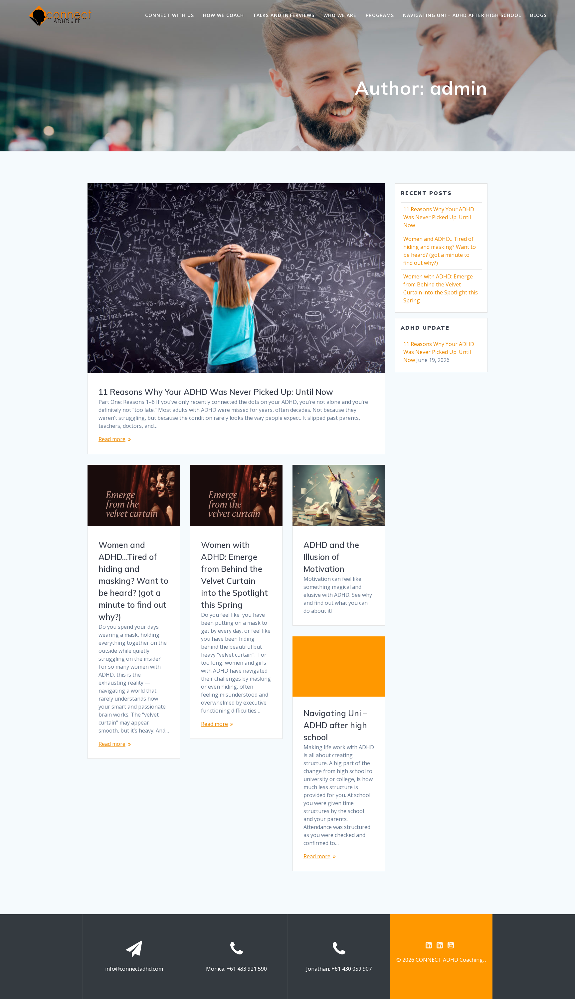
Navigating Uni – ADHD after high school (462, 15)
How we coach (223, 15)
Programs (380, 15)
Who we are (339, 15)
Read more (111, 439)
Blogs (538, 15)
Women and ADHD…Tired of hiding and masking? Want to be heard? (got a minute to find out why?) (133, 581)
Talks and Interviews (283, 15)
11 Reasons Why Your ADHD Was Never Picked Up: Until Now (215, 392)
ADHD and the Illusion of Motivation (331, 557)
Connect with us (169, 15)
